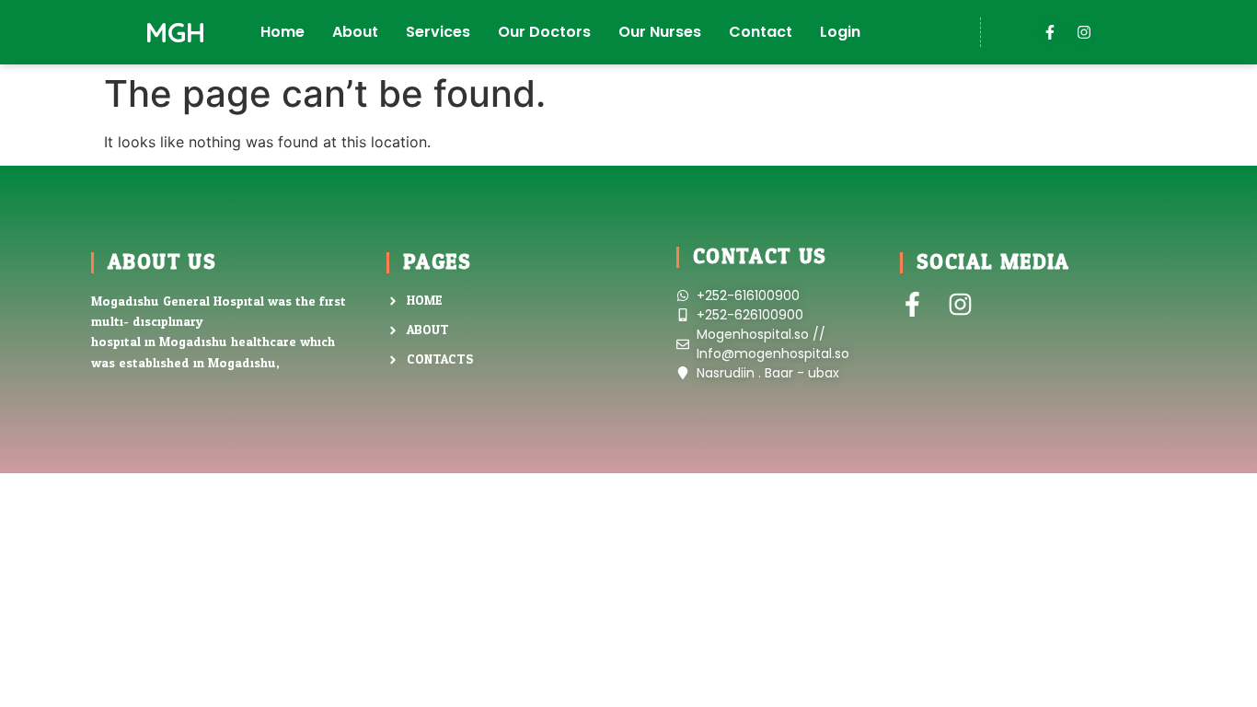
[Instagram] (1084, 32)
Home (282, 31)
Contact (760, 31)
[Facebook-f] (1050, 32)
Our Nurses (659, 31)
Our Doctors (544, 31)
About (355, 31)
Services (438, 31)
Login (840, 31)
